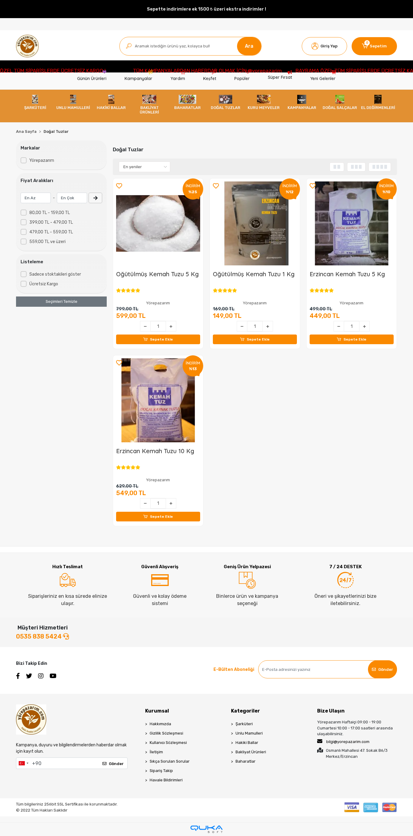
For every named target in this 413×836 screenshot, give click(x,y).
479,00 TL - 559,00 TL (51, 232)
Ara (249, 46)
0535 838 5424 (39, 636)
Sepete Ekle (161, 339)
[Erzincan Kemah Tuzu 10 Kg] (158, 400)
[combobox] (23, 763)
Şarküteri (244, 724)
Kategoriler (245, 711)
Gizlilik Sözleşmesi (166, 733)
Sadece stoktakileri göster (55, 274)
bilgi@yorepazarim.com (347, 741)
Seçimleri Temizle (61, 301)
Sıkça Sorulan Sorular (170, 761)
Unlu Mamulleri (249, 733)
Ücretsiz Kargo (43, 284)
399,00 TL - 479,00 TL (51, 222)
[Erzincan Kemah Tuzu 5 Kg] (352, 223)
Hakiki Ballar (247, 742)
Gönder (385, 669)
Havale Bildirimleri (166, 780)
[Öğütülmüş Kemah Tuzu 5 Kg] (158, 223)
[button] (324, 46)
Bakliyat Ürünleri (251, 752)
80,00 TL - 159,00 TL (49, 212)
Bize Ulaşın (331, 711)
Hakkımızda (160, 724)
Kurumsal (157, 711)
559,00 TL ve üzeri (47, 241)
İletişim (156, 752)
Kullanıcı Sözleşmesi (168, 742)
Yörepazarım (41, 160)
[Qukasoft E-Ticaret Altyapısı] (206, 829)
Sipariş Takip (161, 770)
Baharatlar (245, 761)
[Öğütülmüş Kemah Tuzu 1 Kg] (255, 223)
